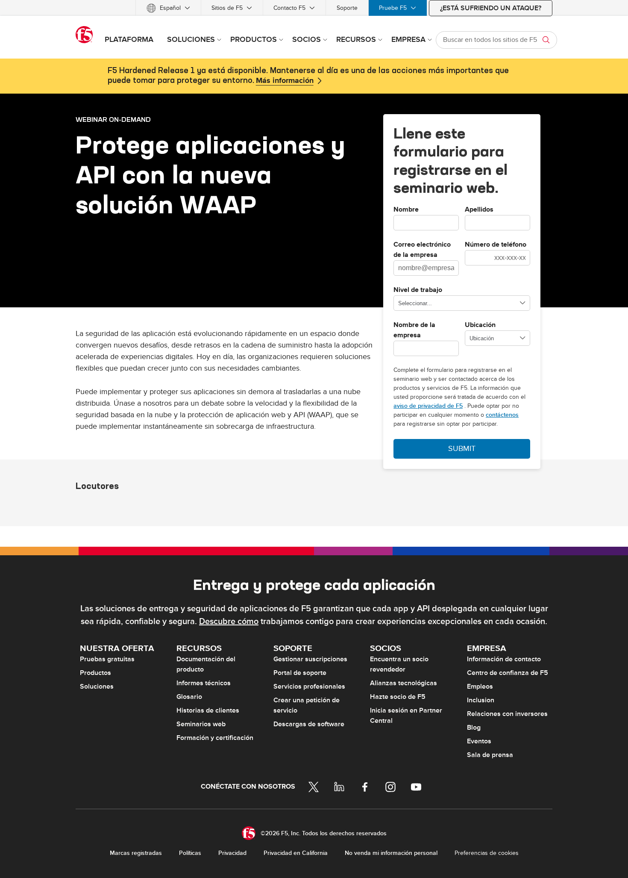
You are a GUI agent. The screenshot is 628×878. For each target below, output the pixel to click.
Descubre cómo (228, 621)
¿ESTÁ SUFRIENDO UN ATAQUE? (490, 8)
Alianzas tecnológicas (403, 683)
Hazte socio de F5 (398, 696)
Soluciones (97, 686)
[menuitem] (168, 8)
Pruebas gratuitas (107, 659)
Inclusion (480, 700)
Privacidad (232, 853)
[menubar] (314, 8)
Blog (474, 727)
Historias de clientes (207, 710)
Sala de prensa (490, 755)
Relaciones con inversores (507, 714)
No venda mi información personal (391, 853)
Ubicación (480, 325)
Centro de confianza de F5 (507, 673)
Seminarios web (201, 724)
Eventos (479, 741)
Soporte (347, 8)
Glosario (189, 696)
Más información (285, 81)
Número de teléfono (495, 245)
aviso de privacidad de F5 (428, 406)
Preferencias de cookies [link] (487, 853)
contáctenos (502, 414)
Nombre (406, 209)
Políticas (190, 853)
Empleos (480, 686)
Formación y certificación (214, 738)
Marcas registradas (136, 853)
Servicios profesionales (309, 686)
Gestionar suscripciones (310, 659)
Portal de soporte (299, 673)
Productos (95, 673)
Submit (461, 448)
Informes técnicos (203, 683)
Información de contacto (504, 659)
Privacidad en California (296, 853)
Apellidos (479, 209)
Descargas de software (308, 724)
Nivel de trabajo (417, 290)
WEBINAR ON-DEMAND (113, 119)
